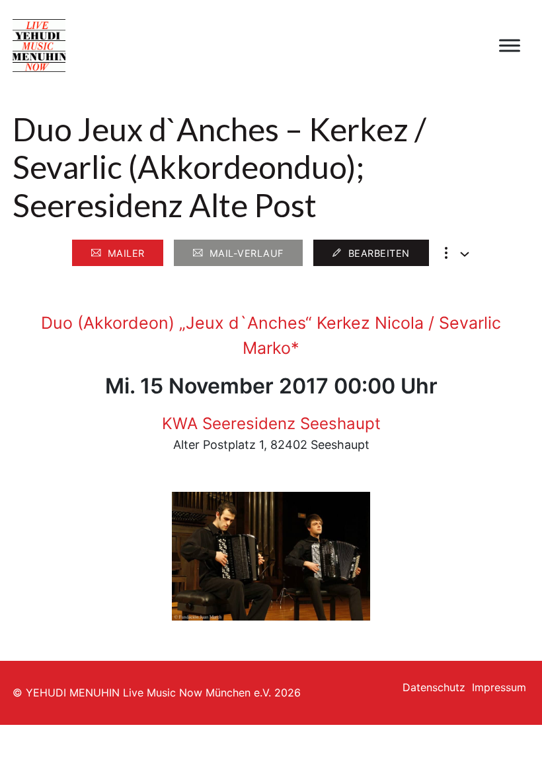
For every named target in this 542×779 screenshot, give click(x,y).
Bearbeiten (379, 253)
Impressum (499, 687)
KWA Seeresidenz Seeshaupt (271, 423)
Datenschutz (434, 687)
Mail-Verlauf (247, 253)
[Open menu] (509, 45)
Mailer (126, 253)
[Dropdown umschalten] (464, 254)
